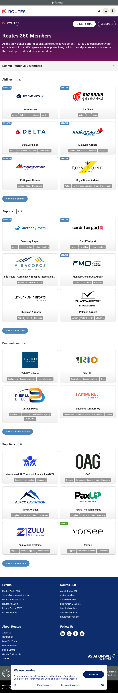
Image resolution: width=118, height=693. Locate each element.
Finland (109, 414)
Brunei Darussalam (102, 186)
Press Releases (9, 645)
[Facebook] (75, 633)
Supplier (18, 480)
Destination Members (70, 604)
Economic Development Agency (36, 414)
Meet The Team (9, 641)
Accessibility (8, 685)
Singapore (41, 480)
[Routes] (13, 11)
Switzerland (43, 515)
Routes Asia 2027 (10, 604)
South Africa (30, 419)
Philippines (37, 186)
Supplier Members (68, 608)
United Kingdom (42, 247)
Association (29, 480)
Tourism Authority (27, 379)
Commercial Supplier (85, 480)
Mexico (45, 115)
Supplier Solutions (68, 612)
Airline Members (67, 595)
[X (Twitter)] (69, 633)
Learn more (107, 24)
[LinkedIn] (62, 633)
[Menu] (106, 11)
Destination (13, 379)
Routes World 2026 (11, 591)
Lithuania (38, 318)
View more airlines (15, 198)
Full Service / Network (29, 115)
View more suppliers (15, 563)
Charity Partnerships (12, 654)
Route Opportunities (69, 617)
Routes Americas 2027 (13, 599)
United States (45, 150)
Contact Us (7, 637)
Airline (15, 115)
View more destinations (17, 431)
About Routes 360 (68, 591)
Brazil (39, 282)
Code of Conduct (10, 688)
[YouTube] (82, 633)
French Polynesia (45, 379)
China (94, 115)
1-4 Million (83, 247)
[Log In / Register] (113, 11)
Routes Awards (9, 612)
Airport (14, 247)
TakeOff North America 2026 (16, 595)
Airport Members (68, 599)
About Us (6, 632)
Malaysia (102, 150)
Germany (98, 282)
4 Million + (30, 282)
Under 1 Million (26, 247)
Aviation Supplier (28, 515)
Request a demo (84, 24)
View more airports (15, 330)
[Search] (99, 11)
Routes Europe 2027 (12, 608)
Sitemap (6, 658)
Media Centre (8, 650)
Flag (88, 115)
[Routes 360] (10, 23)
